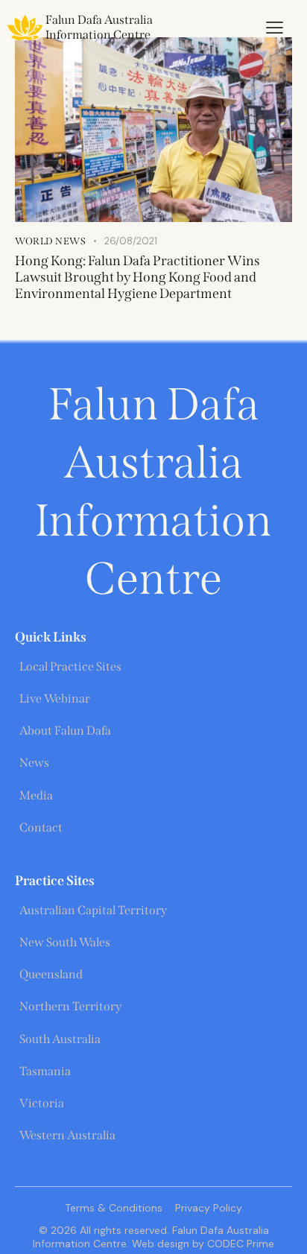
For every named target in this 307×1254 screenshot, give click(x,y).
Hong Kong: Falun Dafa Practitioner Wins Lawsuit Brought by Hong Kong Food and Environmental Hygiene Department (137, 277)
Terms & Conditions (113, 1208)
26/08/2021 (130, 241)
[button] (274, 28)
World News (50, 241)
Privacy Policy (208, 1208)
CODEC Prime (239, 1243)
